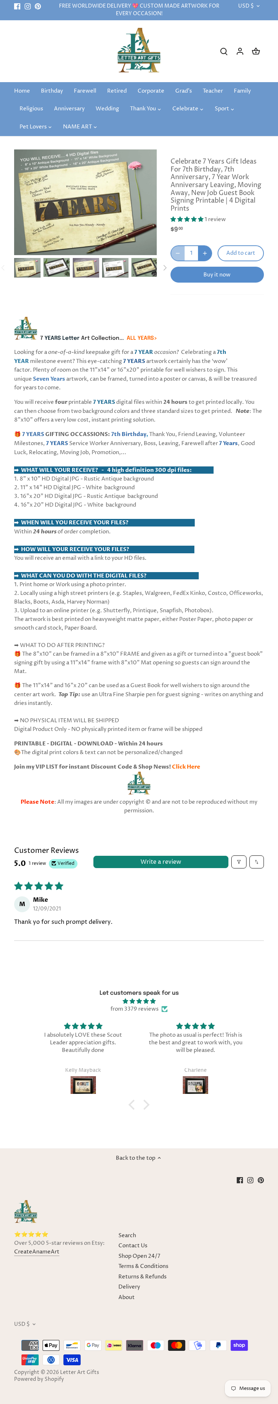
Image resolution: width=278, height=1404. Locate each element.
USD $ (246, 6)
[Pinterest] (38, 6)
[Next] (165, 268)
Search (127, 1235)
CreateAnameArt (36, 1252)
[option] (27, 268)
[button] (187, 219)
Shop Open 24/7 (139, 1256)
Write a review (160, 862)
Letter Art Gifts (79, 1372)
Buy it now (217, 275)
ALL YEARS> (142, 338)
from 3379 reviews (134, 1009)
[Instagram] (28, 6)
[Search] (224, 51)
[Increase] (205, 253)
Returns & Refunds (142, 1277)
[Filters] (239, 861)
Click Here (186, 766)
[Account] (240, 51)
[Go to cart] (256, 51)
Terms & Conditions (143, 1266)
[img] (139, 1001)
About (126, 1297)
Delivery (129, 1287)
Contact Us (132, 1245)
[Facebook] (17, 6)
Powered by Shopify (39, 1379)
